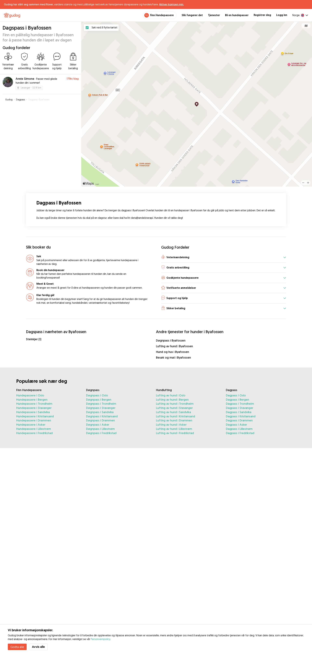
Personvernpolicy (100, 639)
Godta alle (17, 647)
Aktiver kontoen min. (171, 4)
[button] (223, 257)
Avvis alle (38, 647)
